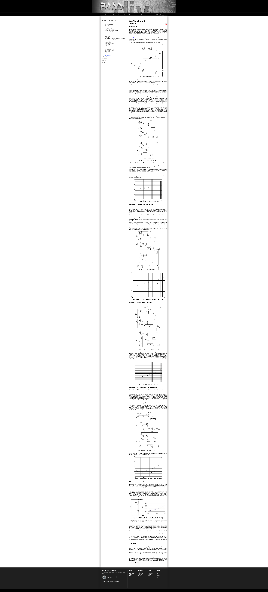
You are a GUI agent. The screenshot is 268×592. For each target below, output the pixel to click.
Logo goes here (111, 6)
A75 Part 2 (107, 27)
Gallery (129, 14)
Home (101, 14)
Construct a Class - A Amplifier (110, 32)
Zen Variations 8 (108, 54)
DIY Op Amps (107, 36)
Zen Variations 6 (108, 51)
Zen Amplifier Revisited (109, 43)
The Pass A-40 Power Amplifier (111, 39)
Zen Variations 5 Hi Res (109, 49)
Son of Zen (107, 37)
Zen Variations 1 (108, 44)
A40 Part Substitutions (109, 24)
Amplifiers (105, 23)
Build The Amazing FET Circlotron (111, 30)
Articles (104, 60)
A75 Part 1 (107, 25)
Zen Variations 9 (108, 55)
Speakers (105, 58)
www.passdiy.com (132, 37)
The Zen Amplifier (108, 42)
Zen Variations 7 (108, 52)
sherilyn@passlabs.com (114, 581)
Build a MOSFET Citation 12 (110, 29)
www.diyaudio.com (152, 540)
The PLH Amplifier (108, 41)
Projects (115, 14)
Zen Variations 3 (108, 46)
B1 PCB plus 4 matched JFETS (161, 575)
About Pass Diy (108, 14)
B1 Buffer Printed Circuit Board (161, 577)
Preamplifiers (105, 56)
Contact (124, 14)
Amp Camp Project (108, 28)
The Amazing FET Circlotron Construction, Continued (115, 38)
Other (104, 62)
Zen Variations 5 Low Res (110, 50)
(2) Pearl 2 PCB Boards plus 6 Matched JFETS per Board (162, 573)
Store (119, 14)
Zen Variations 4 (108, 48)
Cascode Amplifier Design (110, 31)
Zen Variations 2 (108, 45)
